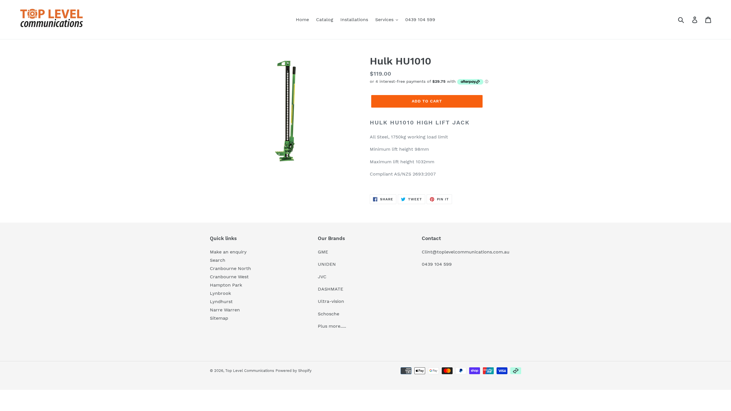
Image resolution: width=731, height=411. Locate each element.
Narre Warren (225, 310)
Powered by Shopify (294, 370)
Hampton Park (226, 285)
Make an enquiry (228, 252)
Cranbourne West (229, 276)
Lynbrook (220, 293)
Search (217, 260)
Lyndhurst (221, 301)
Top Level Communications (249, 370)
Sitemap (219, 318)
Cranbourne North (230, 268)
